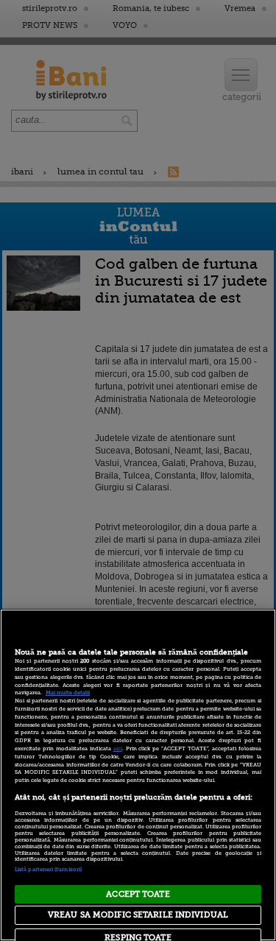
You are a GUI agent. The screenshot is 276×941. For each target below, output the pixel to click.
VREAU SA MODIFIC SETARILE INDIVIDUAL (138, 915)
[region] (138, 775)
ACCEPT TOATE (137, 894)
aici (117, 749)
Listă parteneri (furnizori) (48, 870)
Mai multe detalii (68, 693)
